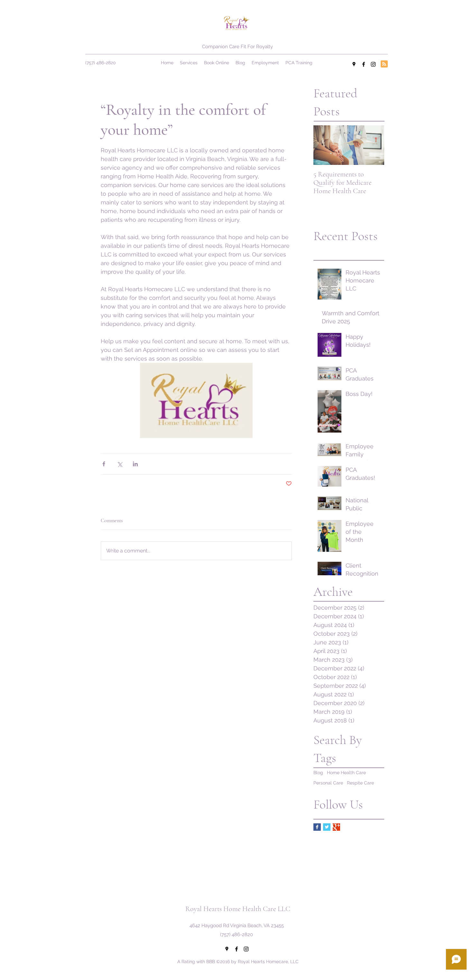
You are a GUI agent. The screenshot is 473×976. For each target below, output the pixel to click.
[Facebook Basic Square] (317, 827)
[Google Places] (354, 64)
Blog (318, 772)
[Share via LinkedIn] (135, 464)
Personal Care (328, 782)
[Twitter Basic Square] (326, 827)
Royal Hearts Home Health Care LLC (237, 909)
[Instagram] (373, 64)
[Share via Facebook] (104, 464)
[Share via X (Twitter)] (119, 464)
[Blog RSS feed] (384, 64)
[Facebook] (363, 64)
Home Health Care (346, 772)
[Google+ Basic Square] (336, 827)
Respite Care (360, 782)
